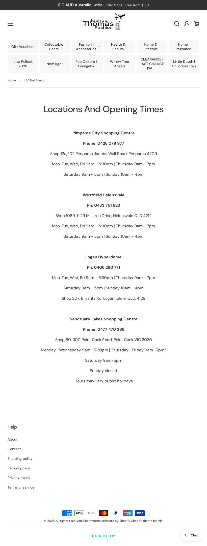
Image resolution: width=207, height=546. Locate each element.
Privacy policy (19, 477)
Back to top (103, 536)
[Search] (177, 24)
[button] (55, 46)
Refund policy (19, 468)
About (12, 439)
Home (12, 80)
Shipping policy (20, 458)
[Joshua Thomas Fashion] (103, 23)
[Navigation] (10, 23)
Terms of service (21, 487)
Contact (14, 449)
